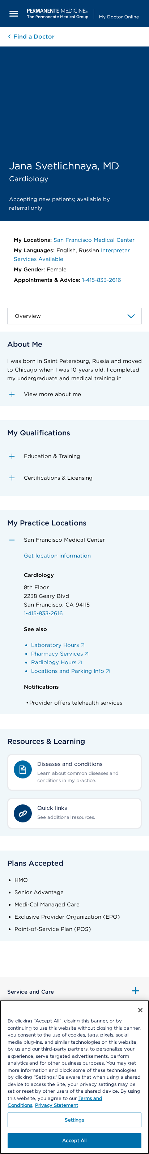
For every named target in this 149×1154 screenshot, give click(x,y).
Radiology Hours (53, 662)
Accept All (74, 1140)
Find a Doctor (33, 36)
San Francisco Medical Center (94, 240)
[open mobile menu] (14, 13)
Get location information (57, 555)
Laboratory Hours (55, 645)
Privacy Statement (56, 1105)
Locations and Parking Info (67, 671)
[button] (74, 394)
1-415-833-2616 (101, 280)
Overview (28, 316)
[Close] (140, 1010)
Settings (74, 1120)
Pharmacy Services (57, 654)
